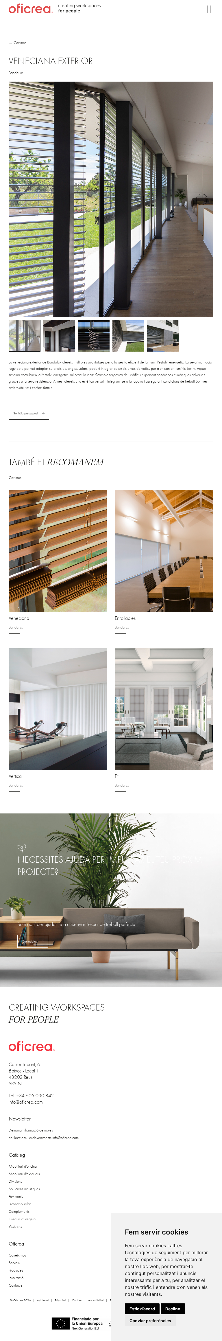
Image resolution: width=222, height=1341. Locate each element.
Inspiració (16, 1277)
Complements (19, 1211)
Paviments (16, 1196)
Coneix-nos (17, 1255)
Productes (16, 1270)
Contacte (16, 1285)
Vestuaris (15, 1226)
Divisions (15, 1181)
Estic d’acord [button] (142, 1308)
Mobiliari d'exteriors (24, 1173)
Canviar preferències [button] (150, 1320)
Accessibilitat (95, 1300)
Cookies (77, 1300)
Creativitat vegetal (22, 1219)
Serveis (14, 1262)
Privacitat (60, 1300)
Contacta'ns (29, 941)
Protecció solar (20, 1204)
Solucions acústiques (24, 1188)
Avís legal (43, 1300)
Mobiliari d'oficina (23, 1166)
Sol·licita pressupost (25, 413)
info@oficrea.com (26, 1102)
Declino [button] (172, 1308)
